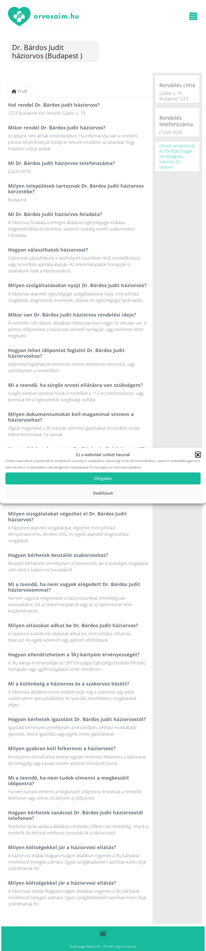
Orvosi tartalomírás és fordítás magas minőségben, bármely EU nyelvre (177, 156)
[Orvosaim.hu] (43, 15)
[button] (198, 454)
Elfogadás (103, 478)
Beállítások (103, 493)
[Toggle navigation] (193, 16)
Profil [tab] (22, 91)
